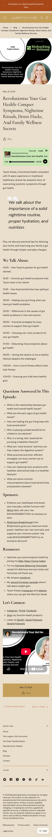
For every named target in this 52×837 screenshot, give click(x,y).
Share (10, 139)
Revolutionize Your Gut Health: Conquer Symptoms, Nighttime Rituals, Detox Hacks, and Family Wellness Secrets (26, 30)
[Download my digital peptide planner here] (26, 5)
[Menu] (5, 18)
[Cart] (47, 18)
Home (5, 27)
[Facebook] (11, 779)
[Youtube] (24, 779)
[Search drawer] (41, 18)
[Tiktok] (36, 779)
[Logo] (24, 18)
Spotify (20, 619)
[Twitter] (17, 779)
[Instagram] (4, 779)
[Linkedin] (43, 779)
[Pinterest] (30, 779)
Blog (15, 27)
